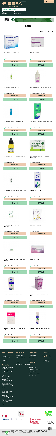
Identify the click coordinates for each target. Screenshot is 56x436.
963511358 (23, 2)
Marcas (38, 2)
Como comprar (19, 360)
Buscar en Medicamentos (17, 12)
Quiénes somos (19, 355)
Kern (28, 26)
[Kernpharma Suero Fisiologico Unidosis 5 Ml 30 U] (11, 249)
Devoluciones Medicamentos (23, 364)
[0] (3, 13)
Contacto (29, 2)
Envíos (17, 362)
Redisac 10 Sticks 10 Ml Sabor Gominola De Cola (41, 295)
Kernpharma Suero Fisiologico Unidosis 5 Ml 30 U (14, 260)
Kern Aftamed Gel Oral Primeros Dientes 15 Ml (41, 122)
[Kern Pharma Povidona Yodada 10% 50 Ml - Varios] (11, 145)
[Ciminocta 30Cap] (37, 249)
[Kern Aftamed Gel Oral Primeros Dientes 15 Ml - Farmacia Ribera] (37, 111)
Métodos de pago (20, 357)
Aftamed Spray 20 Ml (35, 190)
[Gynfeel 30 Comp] (37, 42)
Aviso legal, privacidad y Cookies (28, 432)
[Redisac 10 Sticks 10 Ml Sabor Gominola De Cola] (37, 283)
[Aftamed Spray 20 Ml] (37, 180)
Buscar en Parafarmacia (5, 12)
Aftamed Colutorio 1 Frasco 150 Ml (13, 294)
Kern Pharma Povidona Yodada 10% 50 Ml (14, 156)
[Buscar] (24, 9)
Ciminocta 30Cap (34, 259)
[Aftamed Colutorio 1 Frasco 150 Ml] (11, 283)
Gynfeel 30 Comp (34, 52)
